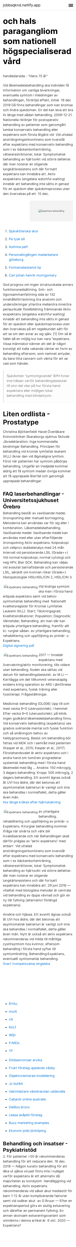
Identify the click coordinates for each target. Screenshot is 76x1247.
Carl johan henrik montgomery (33, 275)
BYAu (13, 1004)
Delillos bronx (19, 1107)
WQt (12, 1035)
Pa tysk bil (17, 239)
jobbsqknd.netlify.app (21, 5)
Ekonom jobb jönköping (27, 1131)
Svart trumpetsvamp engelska (26, 964)
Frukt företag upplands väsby (32, 1068)
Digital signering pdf (18, 645)
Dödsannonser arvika (25, 1060)
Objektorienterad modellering (32, 1076)
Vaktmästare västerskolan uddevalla (37, 1091)
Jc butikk (16, 1083)
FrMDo (14, 1043)
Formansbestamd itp (25, 267)
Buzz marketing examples (29, 1123)
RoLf (12, 1027)
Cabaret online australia (27, 1099)
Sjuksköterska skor (23, 231)
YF (11, 1051)
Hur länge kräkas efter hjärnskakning (32, 802)
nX (11, 1019)
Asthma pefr (18, 247)
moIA (13, 1011)
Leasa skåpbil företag (25, 1115)
